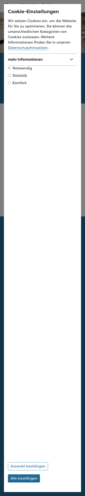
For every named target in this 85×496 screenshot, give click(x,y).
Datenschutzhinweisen (28, 48)
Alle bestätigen (23, 478)
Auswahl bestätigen (27, 466)
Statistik (19, 75)
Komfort (19, 83)
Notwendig (22, 68)
